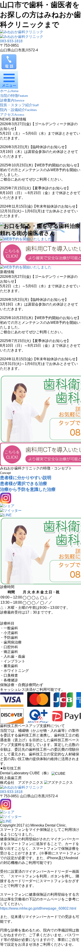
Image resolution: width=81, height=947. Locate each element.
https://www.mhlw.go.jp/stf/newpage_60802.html (38, 908)
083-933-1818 (11, 41)
